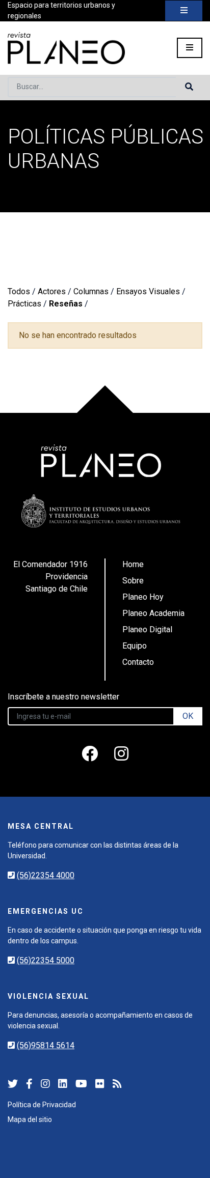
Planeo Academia (153, 613)
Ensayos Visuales (148, 291)
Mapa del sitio (30, 1119)
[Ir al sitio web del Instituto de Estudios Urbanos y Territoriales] (100, 511)
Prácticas (24, 303)
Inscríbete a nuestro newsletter (63, 697)
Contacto (138, 662)
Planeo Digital (147, 629)
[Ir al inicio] (66, 48)
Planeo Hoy (143, 597)
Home (133, 564)
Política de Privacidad (42, 1105)
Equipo (134, 646)
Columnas (91, 291)
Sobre (133, 580)
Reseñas (66, 303)
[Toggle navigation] (183, 11)
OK (187, 716)
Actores (52, 291)
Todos (19, 291)
